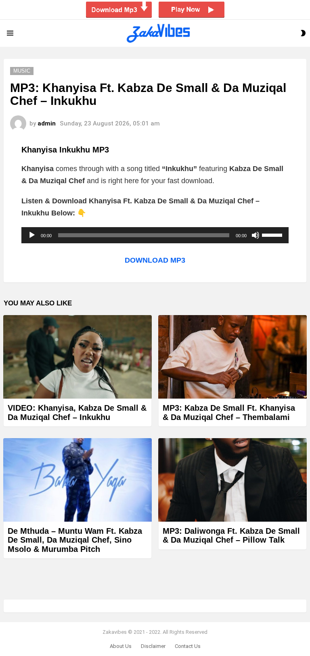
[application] (155, 235)
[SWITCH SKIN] (303, 33)
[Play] (32, 235)
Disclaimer (153, 646)
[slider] (273, 234)
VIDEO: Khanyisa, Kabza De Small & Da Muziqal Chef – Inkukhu (77, 412)
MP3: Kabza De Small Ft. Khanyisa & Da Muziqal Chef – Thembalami (229, 412)
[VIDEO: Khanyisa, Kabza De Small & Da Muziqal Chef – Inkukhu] (77, 357)
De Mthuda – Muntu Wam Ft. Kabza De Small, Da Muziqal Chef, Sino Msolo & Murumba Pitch (75, 540)
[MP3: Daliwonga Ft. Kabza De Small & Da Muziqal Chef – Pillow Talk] (232, 480)
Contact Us (188, 646)
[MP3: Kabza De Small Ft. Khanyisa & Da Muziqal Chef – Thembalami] (232, 357)
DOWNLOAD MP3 (155, 260)
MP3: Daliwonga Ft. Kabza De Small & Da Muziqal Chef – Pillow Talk (231, 535)
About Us (121, 646)
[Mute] (255, 235)
